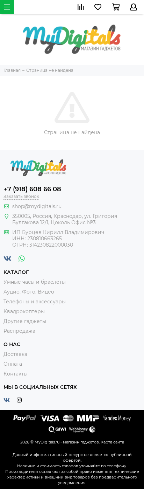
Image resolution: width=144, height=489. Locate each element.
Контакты (15, 374)
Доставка (15, 354)
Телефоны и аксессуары (34, 301)
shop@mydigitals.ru (37, 206)
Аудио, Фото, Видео (28, 292)
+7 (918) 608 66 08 (32, 189)
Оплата (12, 364)
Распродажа (19, 331)
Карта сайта (112, 442)
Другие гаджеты (24, 321)
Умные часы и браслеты (34, 282)
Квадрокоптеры (24, 311)
